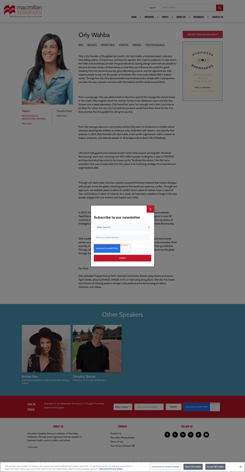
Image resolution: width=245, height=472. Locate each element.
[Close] (240, 467)
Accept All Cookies (215, 466)
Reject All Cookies (193, 466)
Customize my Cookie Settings (165, 466)
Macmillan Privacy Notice (111, 469)
